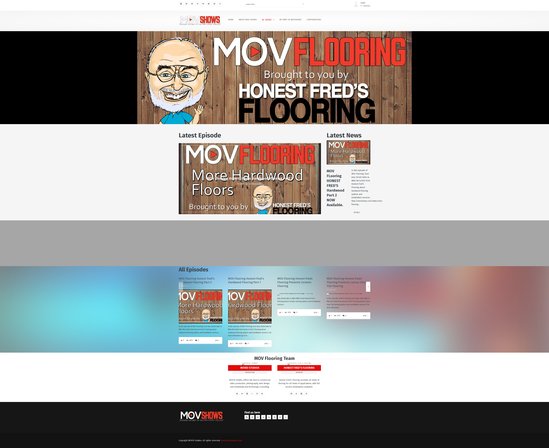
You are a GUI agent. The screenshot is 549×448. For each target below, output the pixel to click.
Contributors (314, 19)
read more (331, 152)
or (365, 5)
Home (230, 19)
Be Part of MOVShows (291, 19)
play (216, 340)
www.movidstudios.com (231, 440)
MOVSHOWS (257, 184)
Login (362, 3)
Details (357, 212)
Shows (268, 20)
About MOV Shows (248, 19)
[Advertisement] (264, 243)
